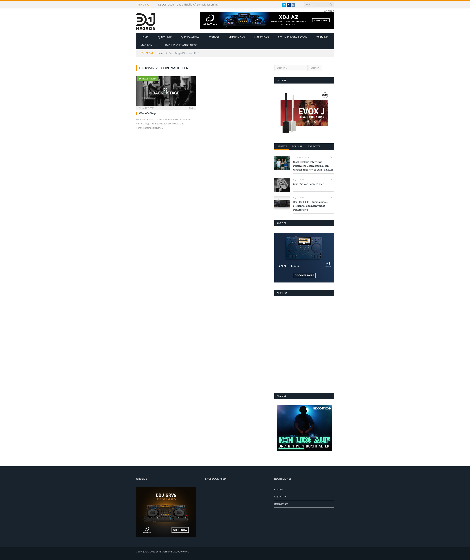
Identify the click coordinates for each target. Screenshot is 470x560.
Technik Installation (292, 37)
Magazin (146, 45)
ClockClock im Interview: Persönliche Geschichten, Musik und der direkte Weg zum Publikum (200, 4)
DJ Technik (165, 37)
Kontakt (278, 489)
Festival (214, 37)
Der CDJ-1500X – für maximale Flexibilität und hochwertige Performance (310, 205)
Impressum (280, 496)
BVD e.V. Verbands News (181, 45)
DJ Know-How (190, 37)
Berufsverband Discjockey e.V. (172, 551)
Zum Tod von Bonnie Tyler (308, 184)
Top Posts (314, 146)
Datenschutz (281, 503)
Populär (297, 146)
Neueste (282, 146)
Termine (322, 37)
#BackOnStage (147, 113)
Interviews (261, 37)
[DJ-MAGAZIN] (145, 21)
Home (144, 37)
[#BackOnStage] (166, 92)
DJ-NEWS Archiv (148, 78)
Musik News (237, 37)
